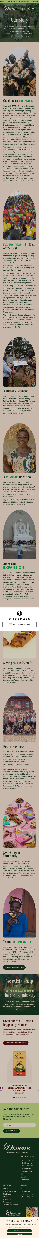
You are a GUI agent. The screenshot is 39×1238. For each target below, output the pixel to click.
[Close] (37, 1219)
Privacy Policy (25, 1227)
